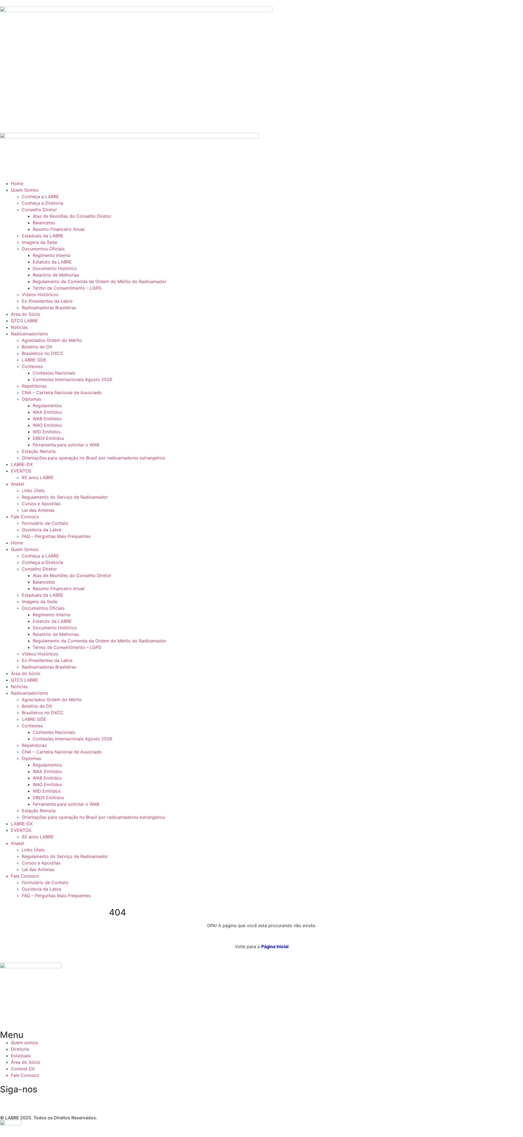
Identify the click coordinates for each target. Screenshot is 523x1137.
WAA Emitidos (47, 412)
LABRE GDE (34, 360)
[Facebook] (22, 1100)
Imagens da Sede (39, 242)
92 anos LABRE (38, 477)
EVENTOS (21, 471)
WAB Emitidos (47, 418)
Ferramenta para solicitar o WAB (66, 445)
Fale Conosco (25, 516)
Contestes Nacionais (54, 373)
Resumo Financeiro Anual (58, 229)
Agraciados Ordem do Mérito (52, 340)
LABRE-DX (22, 464)
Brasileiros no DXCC (42, 353)
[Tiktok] (52, 1100)
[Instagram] (7, 1100)
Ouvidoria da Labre (41, 529)
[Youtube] (37, 1100)
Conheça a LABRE (40, 196)
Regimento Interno (52, 255)
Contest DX (23, 1068)
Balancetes (44, 222)
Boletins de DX (37, 347)
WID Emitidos (46, 431)
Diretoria (20, 1049)
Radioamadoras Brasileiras (49, 307)
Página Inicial (274, 946)
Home (17, 183)
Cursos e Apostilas (41, 503)
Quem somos (24, 1042)
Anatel (17, 484)
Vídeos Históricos (40, 294)
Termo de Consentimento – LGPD (67, 288)
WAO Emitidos (47, 425)
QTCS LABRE (24, 320)
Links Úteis (33, 490)
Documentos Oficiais (43, 249)
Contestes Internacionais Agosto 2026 (72, 379)
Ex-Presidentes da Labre (47, 301)
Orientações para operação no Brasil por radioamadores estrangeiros (93, 458)
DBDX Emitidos (48, 438)
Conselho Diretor (39, 209)
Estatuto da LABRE (52, 262)
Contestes (32, 366)
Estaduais (21, 1055)
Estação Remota (39, 451)
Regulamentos (47, 405)
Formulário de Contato (45, 523)
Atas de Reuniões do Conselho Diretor (72, 216)
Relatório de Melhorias (56, 275)
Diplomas (31, 399)
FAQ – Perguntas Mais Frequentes (56, 536)
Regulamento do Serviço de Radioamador (65, 497)
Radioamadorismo (29, 333)
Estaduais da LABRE (42, 235)
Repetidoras (34, 386)
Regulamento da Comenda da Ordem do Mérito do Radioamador (99, 281)
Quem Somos (24, 190)
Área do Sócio (25, 314)
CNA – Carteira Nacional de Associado (62, 392)
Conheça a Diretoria (42, 203)
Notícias (19, 327)
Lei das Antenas (38, 510)
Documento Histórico (55, 268)
